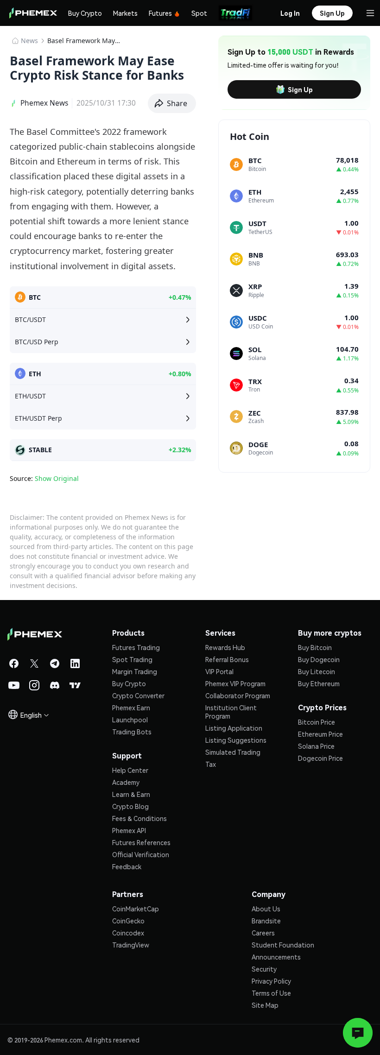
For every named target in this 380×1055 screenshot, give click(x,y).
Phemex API (129, 830)
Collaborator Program (237, 695)
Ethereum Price (320, 734)
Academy (125, 782)
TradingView (130, 945)
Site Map (265, 1005)
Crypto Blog (130, 806)
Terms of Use (271, 993)
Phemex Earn (131, 707)
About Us (266, 908)
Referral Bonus (227, 659)
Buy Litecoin (316, 671)
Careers (263, 933)
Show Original (57, 478)
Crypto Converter (138, 695)
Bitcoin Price (316, 722)
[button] (172, 103)
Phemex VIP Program (235, 683)
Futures (160, 13)
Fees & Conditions (139, 818)
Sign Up (300, 89)
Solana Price (316, 746)
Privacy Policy (271, 981)
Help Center (130, 770)
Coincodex (128, 933)
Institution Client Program (231, 711)
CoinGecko (128, 920)
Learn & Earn (131, 794)
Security (264, 969)
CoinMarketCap (135, 908)
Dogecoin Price (320, 758)
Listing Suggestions (235, 740)
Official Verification (140, 854)
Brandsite (266, 920)
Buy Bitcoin (315, 647)
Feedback (126, 866)
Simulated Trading (232, 752)
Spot (199, 13)
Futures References (141, 842)
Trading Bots (132, 731)
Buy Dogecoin (319, 659)
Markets (125, 13)
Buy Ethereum (319, 683)
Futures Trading (136, 647)
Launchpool (130, 719)
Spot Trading (132, 659)
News (29, 40)
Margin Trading (134, 671)
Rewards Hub (225, 647)
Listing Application (233, 728)
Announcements (276, 957)
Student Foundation (283, 945)
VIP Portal (219, 671)
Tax (210, 764)
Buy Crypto (85, 13)
